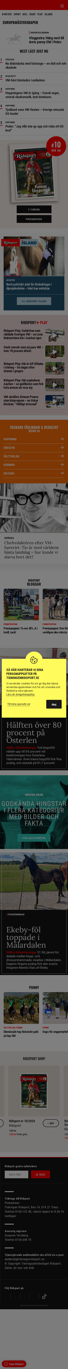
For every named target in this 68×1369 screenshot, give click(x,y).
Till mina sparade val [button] (18, 704)
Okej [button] (54, 704)
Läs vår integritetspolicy (20, 694)
